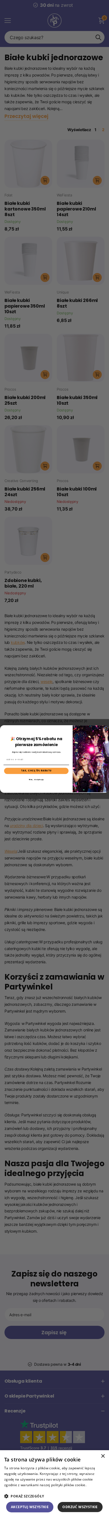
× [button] (103, 1456)
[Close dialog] (106, 728)
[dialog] (54, 1484)
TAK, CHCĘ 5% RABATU (36, 770)
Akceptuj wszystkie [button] (30, 1506)
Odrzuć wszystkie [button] (80, 1506)
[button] (54, 1496)
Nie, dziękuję (36, 779)
